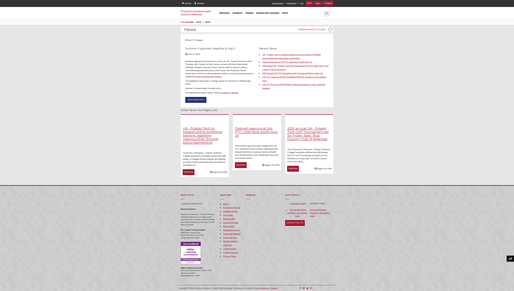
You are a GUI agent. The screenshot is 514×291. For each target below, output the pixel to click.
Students (249, 12)
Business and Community (267, 12)
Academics (238, 12)
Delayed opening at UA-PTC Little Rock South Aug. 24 (287, 62)
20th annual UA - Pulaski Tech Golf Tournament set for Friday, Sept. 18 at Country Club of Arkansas (308, 133)
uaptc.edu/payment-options (209, 76)
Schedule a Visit (230, 211)
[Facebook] (300, 288)
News (318, 3)
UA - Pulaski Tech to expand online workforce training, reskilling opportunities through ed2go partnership (202, 135)
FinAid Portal (291, 3)
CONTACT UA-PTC (294, 222)
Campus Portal (277, 3)
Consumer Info (230, 237)
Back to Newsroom (196, 99)
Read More (188, 172)
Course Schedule (230, 222)
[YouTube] (307, 288)
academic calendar (229, 92)
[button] (326, 13)
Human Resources (231, 230)
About (285, 12)
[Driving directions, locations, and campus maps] (297, 212)
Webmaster (264, 288)
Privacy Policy (229, 256)
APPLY (309, 3)
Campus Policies (230, 252)
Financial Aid (229, 218)
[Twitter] (304, 288)
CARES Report (230, 248)
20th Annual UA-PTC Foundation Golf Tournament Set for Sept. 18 (292, 73)
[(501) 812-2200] (297, 203)
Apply (226, 204)
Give (302, 3)
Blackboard (228, 226)
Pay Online (228, 215)
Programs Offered (231, 207)
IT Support (328, 3)
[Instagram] (311, 288)
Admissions (224, 12)
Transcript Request (232, 233)
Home (199, 22)
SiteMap (274, 288)
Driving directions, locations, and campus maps (320, 212)
